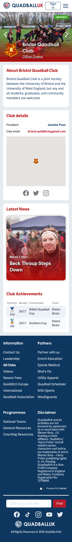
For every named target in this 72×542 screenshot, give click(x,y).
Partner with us (49, 352)
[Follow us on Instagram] (38, 515)
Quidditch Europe (15, 384)
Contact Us (11, 352)
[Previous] (5, 35)
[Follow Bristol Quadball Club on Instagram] (44, 193)
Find (59, 504)
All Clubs (9, 365)
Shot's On (44, 372)
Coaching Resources (18, 434)
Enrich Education (50, 359)
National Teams (14, 422)
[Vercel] (53, 491)
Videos (8, 372)
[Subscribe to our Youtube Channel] (49, 515)
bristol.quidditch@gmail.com (47, 131)
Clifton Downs (32, 57)
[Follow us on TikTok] (28, 515)
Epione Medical (49, 365)
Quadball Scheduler (52, 384)
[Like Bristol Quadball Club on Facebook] (26, 193)
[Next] (67, 35)
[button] (65, 6)
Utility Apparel (48, 378)
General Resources (17, 428)
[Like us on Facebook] (17, 515)
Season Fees (12, 378)
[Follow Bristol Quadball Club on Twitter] (34, 193)
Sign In (53, 6)
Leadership (11, 359)
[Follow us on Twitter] (60, 515)
